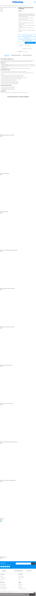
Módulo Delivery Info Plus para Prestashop (7, 326)
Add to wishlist (21, 45)
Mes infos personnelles (3, 588)
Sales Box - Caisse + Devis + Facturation (6, 403)
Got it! (32, 594)
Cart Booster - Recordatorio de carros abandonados (8, 250)
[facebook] (1, 566)
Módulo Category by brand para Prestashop (7, 288)
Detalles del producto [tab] (16, 55)
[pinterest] (7, 566)
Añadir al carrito (30, 42)
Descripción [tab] (7, 55)
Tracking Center (20, 584)
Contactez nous (2, 579)
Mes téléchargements (3, 587)
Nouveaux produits (21, 576)
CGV (1, 580)
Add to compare (27, 45)
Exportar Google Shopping (4, 173)
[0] (34, 1)
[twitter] (3, 566)
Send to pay (2, 518)
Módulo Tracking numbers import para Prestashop (8, 441)
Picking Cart (20, 587)
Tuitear (25, 51)
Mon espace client (3, 584)
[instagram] (5, 566)
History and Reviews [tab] (27, 55)
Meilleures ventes (20, 577)
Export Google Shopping (21, 588)
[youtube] (9, 566)
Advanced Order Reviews (4, 211)
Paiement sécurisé (3, 577)
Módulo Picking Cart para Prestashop (6, 365)
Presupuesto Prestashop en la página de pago (7, 480)
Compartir (23, 51)
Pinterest (27, 51)
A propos (1, 576)
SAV (19, 580)
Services (19, 579)
